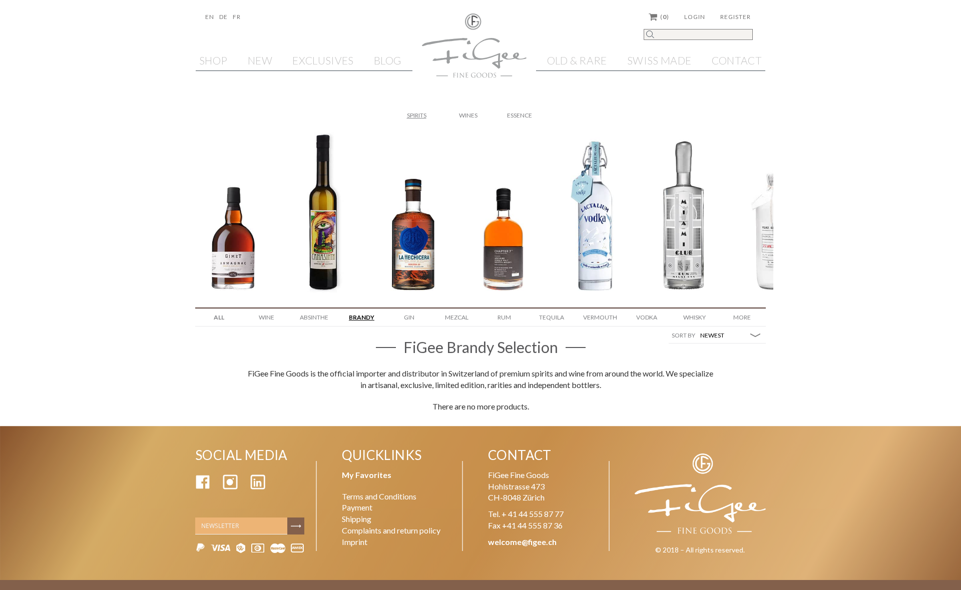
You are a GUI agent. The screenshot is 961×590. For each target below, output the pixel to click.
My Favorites (366, 475)
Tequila (551, 317)
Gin (409, 317)
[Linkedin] (257, 486)
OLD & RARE (577, 60)
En (209, 16)
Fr (237, 16)
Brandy (361, 317)
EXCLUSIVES (322, 60)
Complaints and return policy (391, 530)
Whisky (694, 317)
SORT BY (683, 335)
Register (735, 16)
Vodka (646, 317)
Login (694, 16)
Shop (213, 60)
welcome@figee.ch (522, 541)
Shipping (356, 519)
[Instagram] (230, 486)
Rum (504, 317)
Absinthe (314, 317)
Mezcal (456, 317)
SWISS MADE (659, 60)
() (664, 16)
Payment (357, 507)
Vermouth (600, 317)
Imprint (354, 541)
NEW (260, 60)
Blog (387, 60)
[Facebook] (202, 486)
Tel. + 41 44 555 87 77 (526, 513)
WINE (266, 317)
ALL (219, 317)
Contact (737, 60)
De (223, 16)
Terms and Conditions (379, 496)
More (742, 317)
